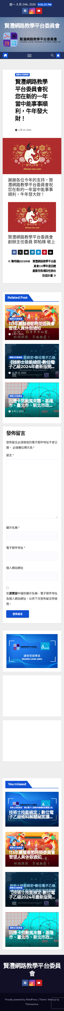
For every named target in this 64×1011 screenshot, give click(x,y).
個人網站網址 (14, 567)
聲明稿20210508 (20, 261)
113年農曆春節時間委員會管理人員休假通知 (32, 326)
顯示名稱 (12, 527)
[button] (52, 55)
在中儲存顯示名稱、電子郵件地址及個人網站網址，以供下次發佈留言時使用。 (31, 598)
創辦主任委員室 (22, 75)
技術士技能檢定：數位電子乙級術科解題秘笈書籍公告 (31, 808)
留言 (10, 455)
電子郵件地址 (15, 547)
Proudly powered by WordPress (21, 999)
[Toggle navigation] (29, 55)
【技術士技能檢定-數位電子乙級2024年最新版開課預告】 (32, 367)
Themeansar (31, 1004)
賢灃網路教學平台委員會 (32, 25)
